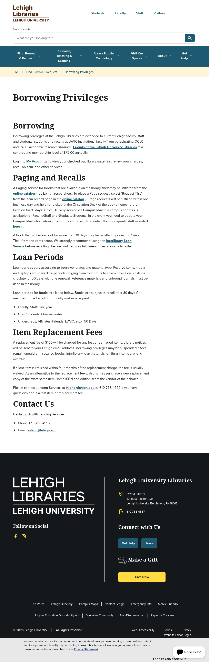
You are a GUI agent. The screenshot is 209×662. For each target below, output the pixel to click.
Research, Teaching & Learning (70, 56)
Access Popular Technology (107, 56)
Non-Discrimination (132, 615)
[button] (189, 652)
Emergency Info (141, 604)
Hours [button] (149, 543)
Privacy (186, 630)
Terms (168, 630)
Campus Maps (88, 604)
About (164, 56)
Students (97, 13)
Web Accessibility (143, 630)
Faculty (120, 13)
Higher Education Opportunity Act (57, 615)
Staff (139, 13)
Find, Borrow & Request (29, 56)
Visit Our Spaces (139, 56)
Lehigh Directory (61, 604)
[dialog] (104, 650)
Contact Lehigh (115, 604)
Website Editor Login (177, 635)
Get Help (187, 56)
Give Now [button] (142, 577)
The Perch (37, 604)
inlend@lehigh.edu (80, 387)
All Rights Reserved (69, 630)
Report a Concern (162, 615)
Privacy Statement (86, 649)
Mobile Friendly (168, 604)
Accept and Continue (169, 659)
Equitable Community (99, 615)
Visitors (159, 13)
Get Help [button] (128, 543)
